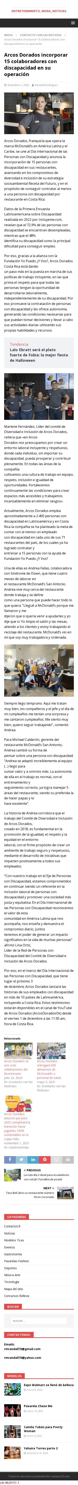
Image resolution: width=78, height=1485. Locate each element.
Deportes (10, 1268)
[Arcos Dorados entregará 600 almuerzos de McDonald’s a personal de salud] (51, 1051)
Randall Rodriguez (46, 85)
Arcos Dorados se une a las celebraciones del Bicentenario (16, 1067)
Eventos (9, 1247)
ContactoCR (12, 1226)
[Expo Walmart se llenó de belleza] (12, 1389)
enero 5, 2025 (34, 1435)
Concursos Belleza (16, 1296)
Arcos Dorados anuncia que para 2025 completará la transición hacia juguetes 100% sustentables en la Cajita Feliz (17, 1126)
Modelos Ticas (14, 1240)
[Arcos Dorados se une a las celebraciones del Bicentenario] (18, 1051)
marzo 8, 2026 (34, 1389)
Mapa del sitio (13, 1289)
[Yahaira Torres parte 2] (12, 1452)
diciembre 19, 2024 (37, 1453)
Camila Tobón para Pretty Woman (43, 1429)
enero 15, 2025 (35, 1411)
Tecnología (11, 1282)
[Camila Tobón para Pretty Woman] (12, 1431)
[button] (72, 23)
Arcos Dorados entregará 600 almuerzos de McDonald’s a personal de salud (49, 1069)
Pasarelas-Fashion (16, 1261)
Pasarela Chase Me (38, 1406)
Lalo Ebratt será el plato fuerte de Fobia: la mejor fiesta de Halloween (39, 355)
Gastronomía (13, 1254)
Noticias (9, 1233)
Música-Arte (12, 1275)
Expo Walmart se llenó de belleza (49, 1385)
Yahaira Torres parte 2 (41, 1448)
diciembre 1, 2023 (18, 85)
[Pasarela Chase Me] (12, 1410)
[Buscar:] (39, 1320)
